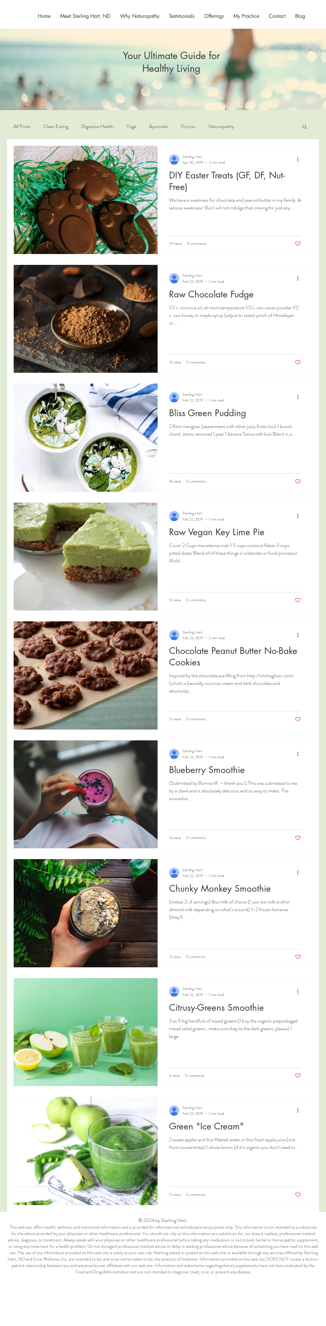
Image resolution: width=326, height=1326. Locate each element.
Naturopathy (221, 126)
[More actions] (300, 159)
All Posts (22, 126)
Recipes (188, 126)
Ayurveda (158, 126)
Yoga (131, 126)
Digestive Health (97, 126)
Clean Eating (55, 126)
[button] (246, 16)
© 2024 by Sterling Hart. (163, 1220)
